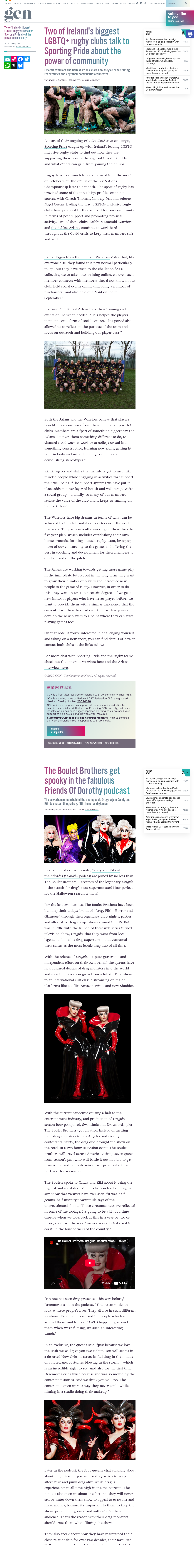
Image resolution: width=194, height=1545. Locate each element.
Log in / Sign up (157, 3)
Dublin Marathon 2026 (49, 3)
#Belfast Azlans (74, 756)
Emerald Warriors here (85, 675)
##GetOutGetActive (56, 756)
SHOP (65, 3)
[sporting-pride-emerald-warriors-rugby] (90, 110)
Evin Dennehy (91, 823)
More (131, 3)
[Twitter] (26, 59)
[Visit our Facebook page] (141, 3)
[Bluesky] (20, 65)
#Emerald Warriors (93, 756)
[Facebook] (20, 59)
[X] (14, 65)
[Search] (186, 3)
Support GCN (102, 3)
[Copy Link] (14, 59)
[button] (190, 34)
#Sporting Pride (112, 756)
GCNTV (74, 3)
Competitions (119, 3)
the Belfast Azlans (65, 227)
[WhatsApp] (7, 65)
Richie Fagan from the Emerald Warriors (77, 257)
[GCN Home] (18, 14)
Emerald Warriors (118, 221)
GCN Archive (87, 3)
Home (8, 3)
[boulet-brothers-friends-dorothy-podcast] (90, 852)
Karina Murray (92, 80)
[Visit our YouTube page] (145, 3)
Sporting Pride (55, 146)
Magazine (28, 3)
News (16, 3)
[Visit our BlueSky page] (137, 3)
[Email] (7, 59)
